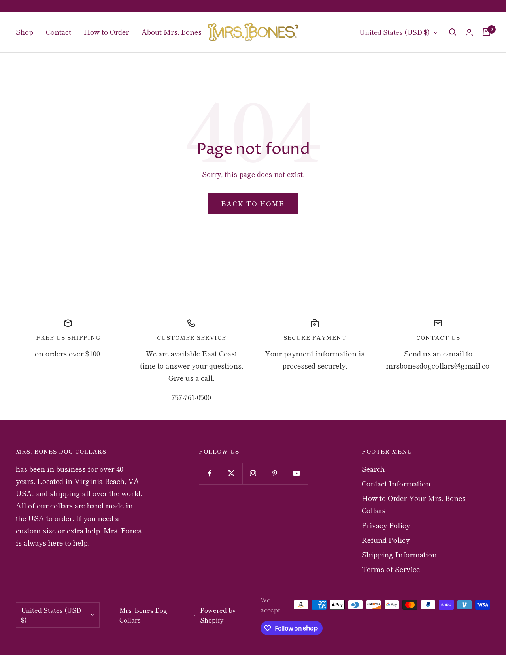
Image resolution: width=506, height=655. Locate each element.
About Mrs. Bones (172, 31)
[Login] (469, 32)
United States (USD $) (394, 32)
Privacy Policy (386, 525)
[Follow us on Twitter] (231, 473)
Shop (24, 31)
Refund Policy (386, 540)
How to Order (106, 31)
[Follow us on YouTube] (297, 473)
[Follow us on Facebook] (210, 473)
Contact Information (396, 483)
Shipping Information (399, 554)
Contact (58, 31)
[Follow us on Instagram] (253, 473)
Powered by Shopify (218, 615)
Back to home (253, 203)
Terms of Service (391, 569)
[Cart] (486, 32)
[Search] (452, 32)
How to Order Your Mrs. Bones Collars (414, 504)
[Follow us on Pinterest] (275, 473)
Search (373, 468)
